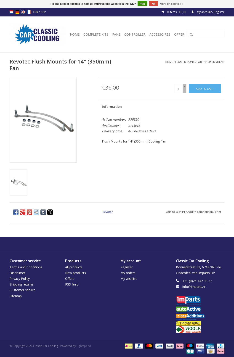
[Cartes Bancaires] (190, 351)
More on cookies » (171, 3)
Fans (116, 34)
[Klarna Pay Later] (219, 351)
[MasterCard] (149, 346)
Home (75, 34)
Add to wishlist (176, 212)
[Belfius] (199, 346)
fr (29, 12)
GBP (43, 12)
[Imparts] (200, 301)
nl (11, 12)
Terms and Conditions (26, 267)
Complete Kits (95, 34)
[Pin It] (29, 212)
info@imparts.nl (193, 286)
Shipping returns (21, 284)
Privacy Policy (20, 278)
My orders (128, 273)
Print (218, 212)
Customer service (22, 290)
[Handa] (200, 323)
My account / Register (210, 12)
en (23, 12)
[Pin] (200, 351)
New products (75, 273)
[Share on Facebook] (16, 212)
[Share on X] (50, 212)
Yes (142, 3)
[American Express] (210, 346)
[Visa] (159, 346)
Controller (135, 34)
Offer (179, 34)
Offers (69, 278)
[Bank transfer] (169, 346)
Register (126, 267)
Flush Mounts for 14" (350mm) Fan (199, 62)
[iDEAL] (128, 346)
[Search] (191, 34)
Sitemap (16, 296)
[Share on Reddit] (36, 212)
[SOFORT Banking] (179, 346)
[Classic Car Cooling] (38, 34)
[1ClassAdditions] (200, 317)
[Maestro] (189, 346)
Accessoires (159, 34)
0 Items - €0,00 (177, 12)
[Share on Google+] (22, 212)
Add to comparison (200, 212)
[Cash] (210, 351)
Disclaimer (17, 273)
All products (73, 267)
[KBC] (219, 346)
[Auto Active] (200, 310)
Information (112, 106)
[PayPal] (138, 346)
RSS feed (71, 284)
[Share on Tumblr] (43, 212)
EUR (36, 12)
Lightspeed (84, 346)
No (153, 3)
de (17, 12)
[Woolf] (200, 329)
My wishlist (128, 278)
